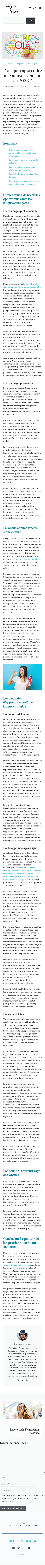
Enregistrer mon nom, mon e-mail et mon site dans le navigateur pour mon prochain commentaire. (22, 1498)
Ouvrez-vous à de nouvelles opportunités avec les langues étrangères (22, 153)
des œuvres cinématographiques (26, 559)
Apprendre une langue (27, 63)
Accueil (11, 63)
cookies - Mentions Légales (22, 1541)
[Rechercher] (30, 21)
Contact (22, 1555)
